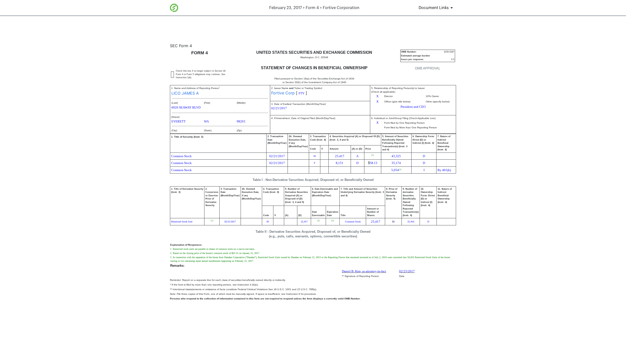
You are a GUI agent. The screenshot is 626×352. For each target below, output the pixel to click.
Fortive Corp (283, 92)
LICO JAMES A (185, 93)
